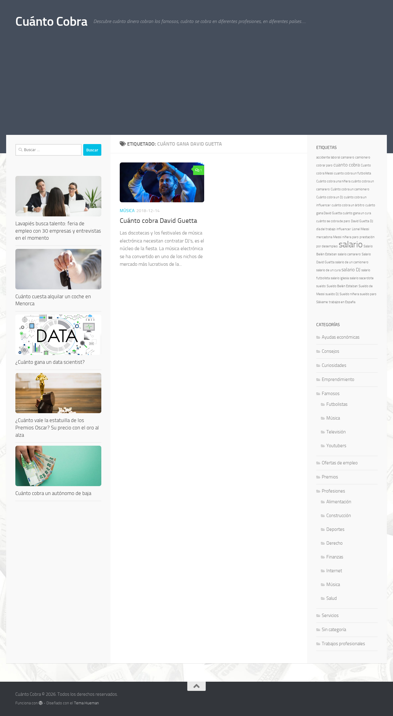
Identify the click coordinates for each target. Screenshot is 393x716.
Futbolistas (337, 404)
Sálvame (322, 302)
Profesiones (333, 491)
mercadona (324, 237)
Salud (331, 598)
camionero (362, 157)
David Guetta (360, 221)
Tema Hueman (86, 703)
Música (127, 210)
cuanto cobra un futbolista (352, 173)
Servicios (330, 615)
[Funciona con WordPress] (41, 703)
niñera (346, 237)
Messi (337, 237)
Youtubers (336, 445)
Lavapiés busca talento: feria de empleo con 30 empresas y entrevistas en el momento (58, 230)
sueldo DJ (332, 294)
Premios (330, 477)
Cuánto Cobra (51, 21)
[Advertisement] (196, 89)
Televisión (336, 432)
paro (355, 237)
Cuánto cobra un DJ (329, 197)
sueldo (321, 286)
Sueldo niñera (349, 294)
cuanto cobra (346, 165)
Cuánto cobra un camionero (350, 189)
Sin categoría (334, 629)
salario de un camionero (351, 262)
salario (351, 244)
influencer (344, 229)
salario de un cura (328, 270)
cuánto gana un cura (357, 213)
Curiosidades (334, 365)
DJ (371, 221)
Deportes (335, 529)
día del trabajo (326, 229)
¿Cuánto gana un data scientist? (50, 362)
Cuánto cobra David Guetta (158, 221)
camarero (347, 157)
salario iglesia (340, 278)
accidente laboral (328, 157)
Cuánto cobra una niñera (333, 181)
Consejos (330, 351)
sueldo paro (368, 294)
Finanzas (334, 557)
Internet (334, 570)
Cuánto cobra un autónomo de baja (53, 493)
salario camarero (349, 254)
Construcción (338, 515)
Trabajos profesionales (343, 643)
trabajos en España (342, 302)
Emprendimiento (338, 379)
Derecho (334, 543)
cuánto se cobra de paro (333, 221)
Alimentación (338, 502)
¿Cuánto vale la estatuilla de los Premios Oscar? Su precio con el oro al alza (57, 427)
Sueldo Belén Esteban (342, 286)
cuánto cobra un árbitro (348, 205)
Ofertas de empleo (340, 463)
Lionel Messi (360, 229)
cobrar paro (324, 165)
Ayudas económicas (341, 337)
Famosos (331, 393)
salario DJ (350, 269)
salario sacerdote (362, 278)
